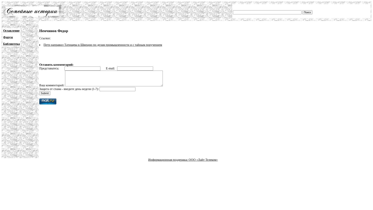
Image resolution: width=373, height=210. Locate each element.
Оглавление (11, 30)
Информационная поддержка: (168, 159)
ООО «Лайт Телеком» (203, 159)
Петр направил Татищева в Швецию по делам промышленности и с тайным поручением (103, 44)
